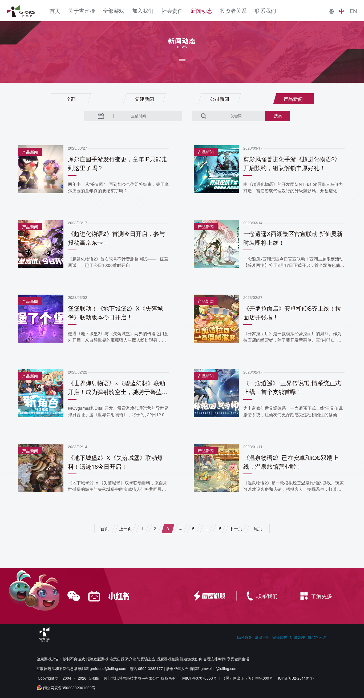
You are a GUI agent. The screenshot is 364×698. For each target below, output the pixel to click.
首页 (55, 10)
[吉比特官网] (21, 11)
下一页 (235, 528)
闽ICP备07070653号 (199, 678)
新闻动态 (201, 10)
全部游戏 (113, 10)
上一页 (125, 528)
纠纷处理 (297, 637)
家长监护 (279, 637)
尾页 (258, 528)
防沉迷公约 (317, 637)
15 (219, 528)
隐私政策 (244, 637)
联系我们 (265, 10)
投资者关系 (233, 10)
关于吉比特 (81, 10)
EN (353, 11)
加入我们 (142, 10)
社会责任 (172, 10)
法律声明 (262, 637)
